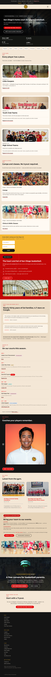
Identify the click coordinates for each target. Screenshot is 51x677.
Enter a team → (15, 411)
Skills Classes (7, 583)
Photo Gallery (7, 611)
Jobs (5, 614)
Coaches (38, 48)
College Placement (8, 609)
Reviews (26, 48)
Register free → (37, 1)
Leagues (48, 48)
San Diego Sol (26, 7)
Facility (21, 48)
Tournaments (6, 594)
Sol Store (6, 612)
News (43, 48)
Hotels (5, 599)
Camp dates (5, 196)
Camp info (3, 368)
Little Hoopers (7, 577)
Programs (5, 48)
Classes (15, 48)
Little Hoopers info (5, 406)
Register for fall (6, 88)
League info (3, 387)
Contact (24, 3)
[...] (20, 468)
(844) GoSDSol (30, 3)
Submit (8, 250)
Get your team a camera (19, 546)
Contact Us (6, 622)
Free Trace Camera (8, 586)
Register (20, 3)
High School (6, 581)
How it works (34, 546)
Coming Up (32, 48)
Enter (2, 359)
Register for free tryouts (8, 120)
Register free (4, 378)
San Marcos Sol (7, 616)
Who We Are (6, 605)
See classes (5, 228)
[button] (3, 425)
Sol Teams (6, 579)
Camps (10, 48)
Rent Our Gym (7, 597)
